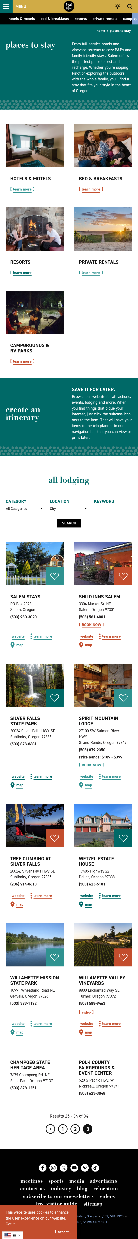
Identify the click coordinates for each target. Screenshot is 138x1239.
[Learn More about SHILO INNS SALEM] (103, 563)
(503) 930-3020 (23, 617)
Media (76, 1180)
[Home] (69, 6)
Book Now (91, 625)
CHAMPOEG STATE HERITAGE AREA (30, 1065)
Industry (61, 1188)
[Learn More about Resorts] (35, 229)
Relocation (105, 1188)
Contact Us (32, 1188)
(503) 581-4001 (92, 617)
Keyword (104, 501)
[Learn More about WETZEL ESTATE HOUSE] (103, 825)
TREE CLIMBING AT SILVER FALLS (30, 861)
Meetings (31, 1180)
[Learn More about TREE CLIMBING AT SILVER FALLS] (35, 825)
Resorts (20, 262)
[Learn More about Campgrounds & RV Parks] (35, 312)
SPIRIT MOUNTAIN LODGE (98, 721)
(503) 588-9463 (92, 1003)
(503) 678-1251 (23, 1088)
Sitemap (93, 1203)
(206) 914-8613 (23, 884)
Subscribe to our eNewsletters (58, 1196)
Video (86, 1012)
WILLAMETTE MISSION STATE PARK (34, 980)
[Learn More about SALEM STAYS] (35, 563)
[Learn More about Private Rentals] (103, 229)
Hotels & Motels (30, 178)
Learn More (22, 189)
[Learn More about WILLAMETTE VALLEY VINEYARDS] (103, 945)
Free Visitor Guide (56, 1203)
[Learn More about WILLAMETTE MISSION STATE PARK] (35, 945)
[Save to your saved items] (54, 576)
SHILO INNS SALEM (99, 596)
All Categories (16, 508)
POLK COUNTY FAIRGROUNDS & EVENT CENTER (97, 1067)
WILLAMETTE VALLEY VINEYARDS (102, 980)
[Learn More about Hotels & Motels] (35, 145)
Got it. (11, 1224)
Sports (56, 1180)
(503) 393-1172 (23, 1003)
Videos (107, 1196)
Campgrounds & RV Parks (29, 348)
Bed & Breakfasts (100, 178)
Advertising (103, 1180)
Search (69, 523)
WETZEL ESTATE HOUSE (96, 861)
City (53, 508)
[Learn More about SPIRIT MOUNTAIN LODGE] (103, 685)
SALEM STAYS (25, 596)
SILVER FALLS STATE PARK (25, 721)
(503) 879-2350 (92, 750)
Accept (63, 1232)
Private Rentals (99, 262)
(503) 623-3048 (92, 1093)
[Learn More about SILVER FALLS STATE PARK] (35, 685)
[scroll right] (135, 18)
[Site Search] (129, 6)
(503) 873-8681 (23, 744)
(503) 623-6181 (92, 884)
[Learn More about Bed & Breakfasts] (103, 145)
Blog (82, 1188)
